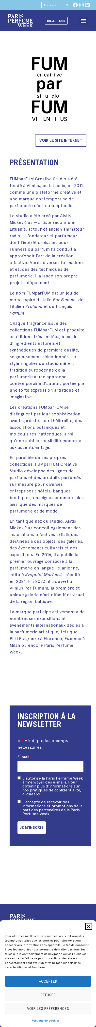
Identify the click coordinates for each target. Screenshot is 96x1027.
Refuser (48, 995)
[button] (88, 926)
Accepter (48, 981)
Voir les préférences (48, 1008)
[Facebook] (75, 4)
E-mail (24, 757)
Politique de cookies (46, 1020)
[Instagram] (81, 4)
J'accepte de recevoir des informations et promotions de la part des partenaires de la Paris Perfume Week (52, 808)
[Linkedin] (87, 4)
